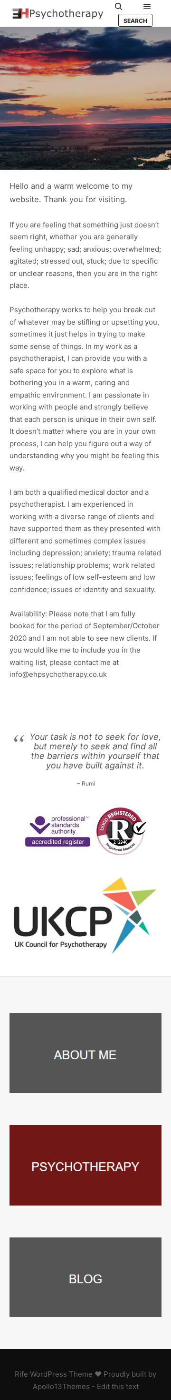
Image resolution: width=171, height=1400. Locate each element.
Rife (21, 1374)
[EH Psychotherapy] (57, 13)
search (135, 20)
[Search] (118, 6)
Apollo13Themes (61, 1386)
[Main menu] (147, 6)
